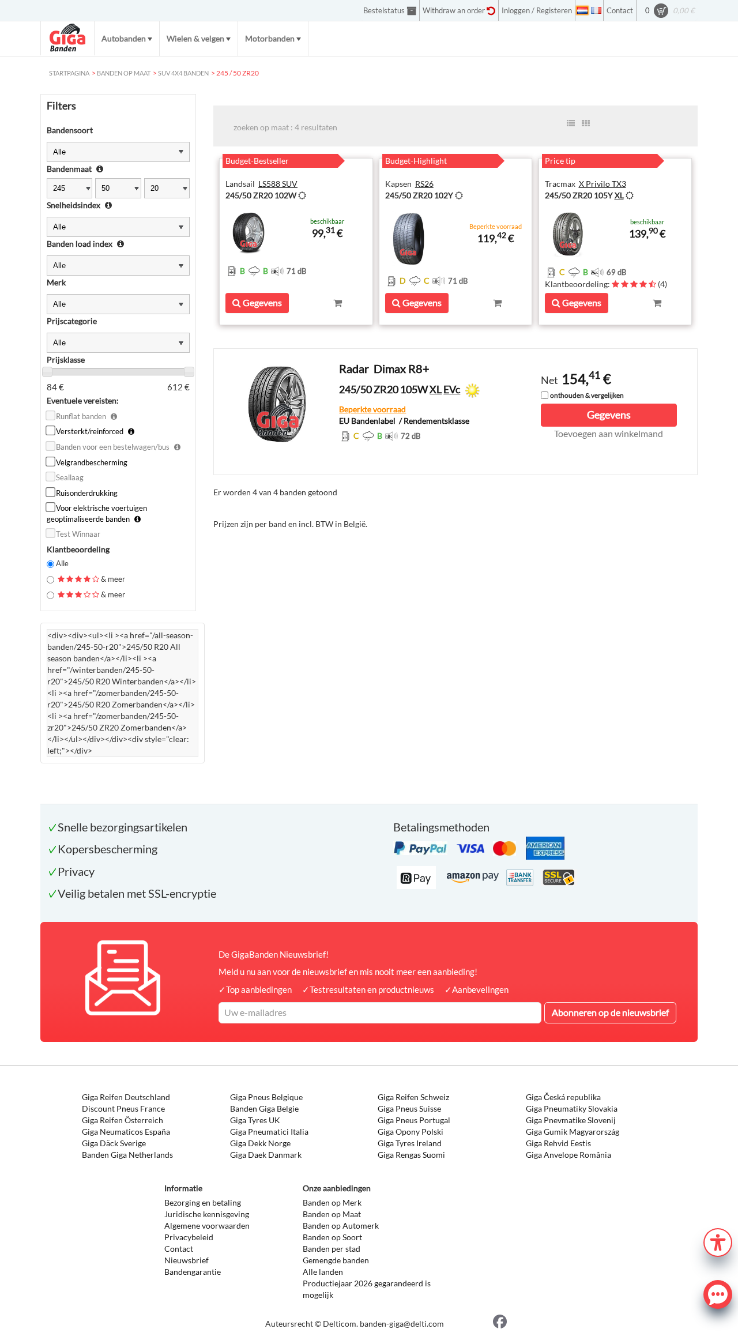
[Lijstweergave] (570, 123)
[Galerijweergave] (585, 123)
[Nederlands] (582, 10)
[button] (717, 1241)
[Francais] (596, 10)
